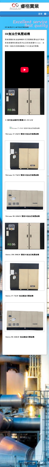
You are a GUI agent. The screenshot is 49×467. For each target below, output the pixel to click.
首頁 (6, 27)
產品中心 (12, 27)
